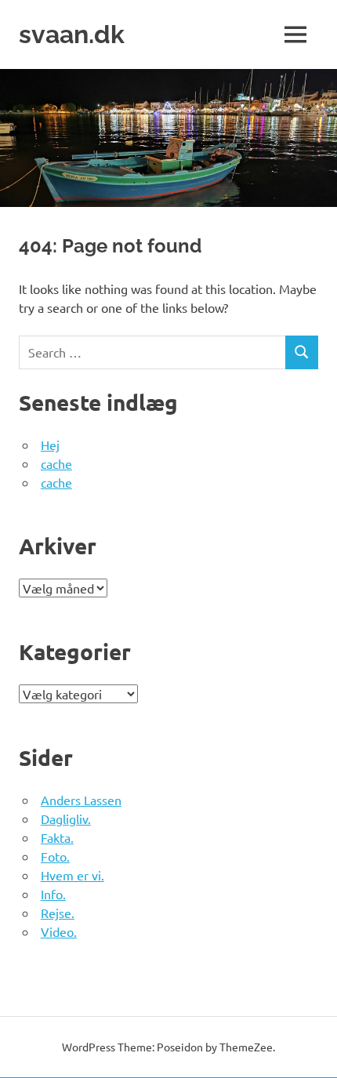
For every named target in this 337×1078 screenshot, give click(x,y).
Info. (53, 894)
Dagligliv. (66, 818)
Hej (50, 444)
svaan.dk (72, 34)
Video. (59, 931)
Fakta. (57, 837)
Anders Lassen (81, 800)
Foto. (55, 856)
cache (56, 463)
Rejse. (57, 912)
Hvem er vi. (72, 875)
